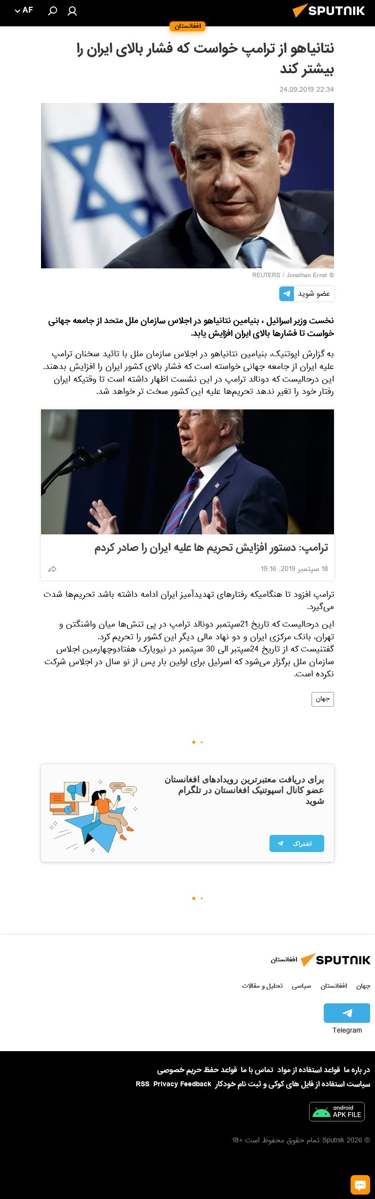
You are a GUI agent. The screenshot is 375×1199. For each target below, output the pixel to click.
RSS (142, 1084)
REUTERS (266, 276)
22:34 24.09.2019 (307, 91)
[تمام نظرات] (360, 1185)
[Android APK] (337, 1113)
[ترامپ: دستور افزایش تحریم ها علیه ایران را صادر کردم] (187, 471)
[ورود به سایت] (72, 10)
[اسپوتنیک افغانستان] (332, 20)
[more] (52, 569)
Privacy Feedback (182, 1084)
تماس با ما (257, 1070)
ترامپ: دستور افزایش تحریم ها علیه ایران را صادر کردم (211, 548)
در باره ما (357, 1070)
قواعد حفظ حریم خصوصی (197, 1070)
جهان (323, 699)
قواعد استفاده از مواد (308, 1070)
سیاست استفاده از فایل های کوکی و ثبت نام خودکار (292, 1084)
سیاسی (301, 986)
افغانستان (334, 986)
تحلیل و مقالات (262, 986)
